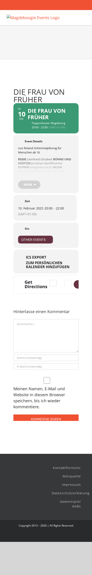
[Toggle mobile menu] (83, 17)
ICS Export (36, 257)
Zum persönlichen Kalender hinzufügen (47, 265)
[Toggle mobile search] (75, 17)
